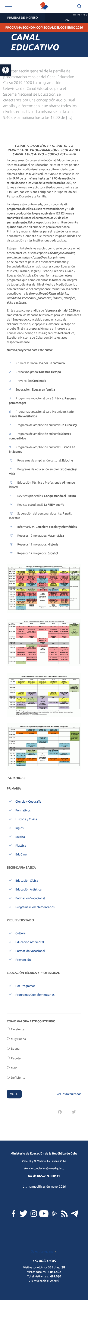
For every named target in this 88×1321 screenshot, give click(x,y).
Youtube (43, 1213)
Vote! (14, 1094)
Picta (54, 1213)
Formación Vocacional (30, 898)
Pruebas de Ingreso (22, 17)
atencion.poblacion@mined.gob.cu (44, 1168)
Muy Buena (18, 1039)
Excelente (17, 1029)
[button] (5, 70)
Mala (13, 1068)
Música (20, 836)
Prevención (23, 959)
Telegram (74, 1213)
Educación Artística (28, 889)
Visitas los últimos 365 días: (41, 1267)
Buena (14, 1048)
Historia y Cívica (26, 819)
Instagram (34, 1213)
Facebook (13, 1213)
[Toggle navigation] (8, 6)
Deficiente (17, 1077)
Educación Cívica (26, 880)
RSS (64, 1213)
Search (79, 6)
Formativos (23, 810)
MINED (44, 6)
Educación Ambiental (29, 942)
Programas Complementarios (34, 907)
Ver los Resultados (69, 1094)
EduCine (21, 854)
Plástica (20, 845)
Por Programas (25, 986)
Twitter (23, 1213)
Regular (15, 1058)
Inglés (19, 828)
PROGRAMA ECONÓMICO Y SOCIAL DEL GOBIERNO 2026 (44, 27)
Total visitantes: (38, 1276)
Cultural (20, 933)
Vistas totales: (37, 1272)
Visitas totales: (39, 1281)
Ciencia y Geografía (28, 801)
